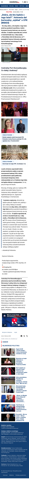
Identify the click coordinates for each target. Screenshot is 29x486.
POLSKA (11, 6)
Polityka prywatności (21, 475)
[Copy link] (27, 46)
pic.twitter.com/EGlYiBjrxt (10, 269)
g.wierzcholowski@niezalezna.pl (10, 428)
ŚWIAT (16, 6)
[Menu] (2, 2)
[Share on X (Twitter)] (24, 46)
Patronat (5, 475)
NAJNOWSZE (4, 6)
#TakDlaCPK (7, 267)
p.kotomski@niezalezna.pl (16, 434)
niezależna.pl (4, 9)
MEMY (27, 6)
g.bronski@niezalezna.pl (17, 432)
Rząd (16, 9)
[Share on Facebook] (21, 46)
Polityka (11, 9)
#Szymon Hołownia (7, 332)
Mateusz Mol (7, 45)
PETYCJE (22, 6)
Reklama (11, 475)
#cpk (15, 332)
